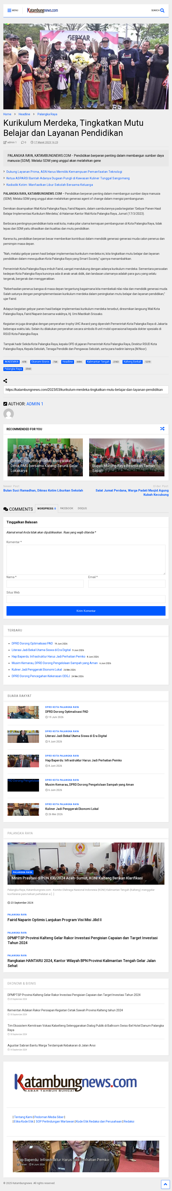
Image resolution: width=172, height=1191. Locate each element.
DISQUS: (82, 508)
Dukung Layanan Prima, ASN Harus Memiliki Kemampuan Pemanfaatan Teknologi (64, 171)
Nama (12, 577)
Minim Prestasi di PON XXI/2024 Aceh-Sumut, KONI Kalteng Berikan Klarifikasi (77, 878)
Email (93, 577)
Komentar (14, 542)
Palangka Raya (22, 872)
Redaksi (129, 1121)
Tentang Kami (23, 1117)
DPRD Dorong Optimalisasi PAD (32, 643)
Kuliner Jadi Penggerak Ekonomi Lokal (37, 669)
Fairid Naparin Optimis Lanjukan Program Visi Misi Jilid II (55, 920)
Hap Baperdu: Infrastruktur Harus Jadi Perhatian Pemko (48, 656)
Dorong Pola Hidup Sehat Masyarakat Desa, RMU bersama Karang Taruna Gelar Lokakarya (44, 465)
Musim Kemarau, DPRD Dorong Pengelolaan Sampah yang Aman (55, 663)
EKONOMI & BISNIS (22, 983)
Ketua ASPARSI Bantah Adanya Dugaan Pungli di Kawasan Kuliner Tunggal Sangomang (68, 178)
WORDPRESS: (46, 508)
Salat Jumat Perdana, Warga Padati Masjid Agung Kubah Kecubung (132, 493)
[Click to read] (126, 457)
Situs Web (13, 592)
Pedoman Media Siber (49, 1117)
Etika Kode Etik (23, 1121)
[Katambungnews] (40, 14)
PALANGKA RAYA (20, 833)
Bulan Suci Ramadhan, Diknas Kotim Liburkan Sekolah (43, 490)
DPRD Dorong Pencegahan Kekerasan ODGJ (41, 676)
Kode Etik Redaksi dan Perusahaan (99, 1121)
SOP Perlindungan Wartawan (55, 1121)
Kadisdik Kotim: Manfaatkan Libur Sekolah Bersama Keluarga (50, 184)
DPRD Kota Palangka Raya (62, 707)
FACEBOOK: (67, 508)
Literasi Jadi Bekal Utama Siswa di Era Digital (41, 650)
